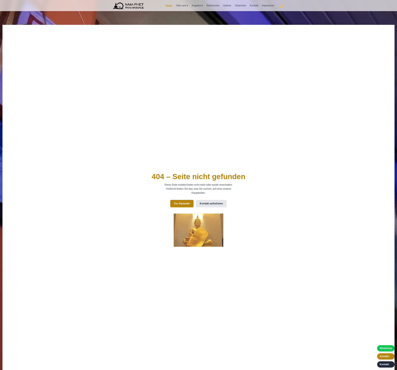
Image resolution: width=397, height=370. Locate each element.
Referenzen (213, 5)
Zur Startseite (182, 203)
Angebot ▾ (197, 5)
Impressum (268, 5)
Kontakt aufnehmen (211, 203)
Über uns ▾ (182, 5)
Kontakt (254, 5)
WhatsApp (386, 348)
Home (169, 5)
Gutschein (240, 5)
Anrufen (384, 356)
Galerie (227, 5)
